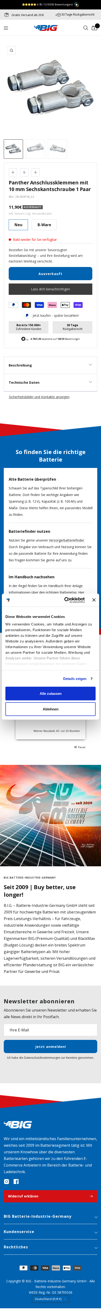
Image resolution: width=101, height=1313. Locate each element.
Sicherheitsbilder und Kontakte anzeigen (39, 397)
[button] (79, 747)
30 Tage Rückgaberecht (77, 14)
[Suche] (85, 28)
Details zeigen (74, 678)
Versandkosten (42, 214)
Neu (18, 224)
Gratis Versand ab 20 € (27, 15)
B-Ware (44, 224)
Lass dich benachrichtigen (50, 289)
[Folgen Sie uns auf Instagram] (6, 1181)
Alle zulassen (51, 694)
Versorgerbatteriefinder (66, 540)
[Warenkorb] (94, 28)
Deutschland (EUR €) (48, 1299)
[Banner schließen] (94, 600)
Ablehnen (50, 709)
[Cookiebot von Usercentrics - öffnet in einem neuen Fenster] (64, 600)
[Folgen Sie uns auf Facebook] (16, 1181)
